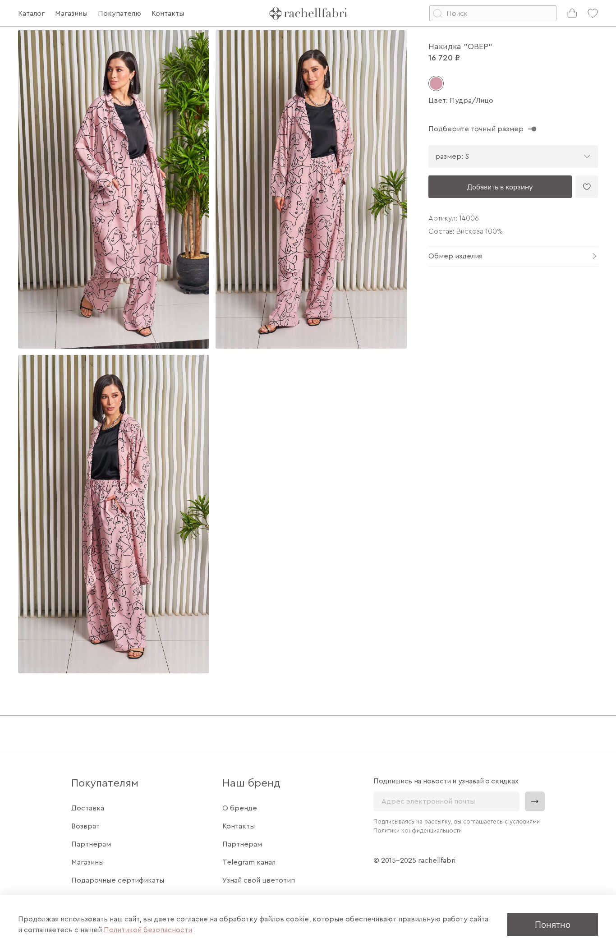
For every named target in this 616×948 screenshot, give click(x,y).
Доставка (87, 808)
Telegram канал (249, 862)
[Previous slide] (32, 352)
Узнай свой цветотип (258, 880)
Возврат (85, 826)
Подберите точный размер (476, 129)
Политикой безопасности (148, 930)
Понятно (552, 924)
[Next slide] (392, 352)
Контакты (238, 826)
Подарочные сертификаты (117, 880)
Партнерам (91, 844)
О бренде (239, 808)
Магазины (87, 862)
